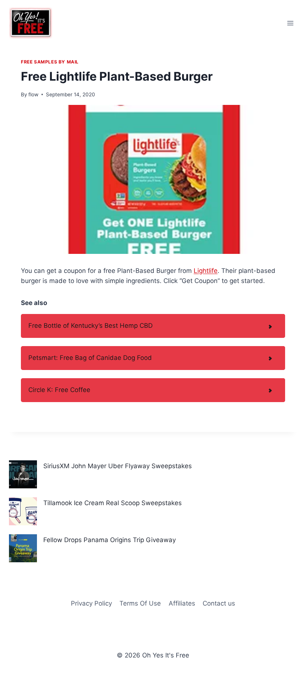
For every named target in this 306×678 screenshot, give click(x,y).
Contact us (219, 603)
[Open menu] (290, 23)
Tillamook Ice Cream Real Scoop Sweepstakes (112, 503)
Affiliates (182, 603)
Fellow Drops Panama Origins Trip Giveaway (109, 540)
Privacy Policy (91, 603)
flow (33, 94)
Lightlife (206, 270)
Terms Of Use (140, 603)
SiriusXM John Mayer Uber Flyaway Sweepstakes (117, 466)
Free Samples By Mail (50, 62)
